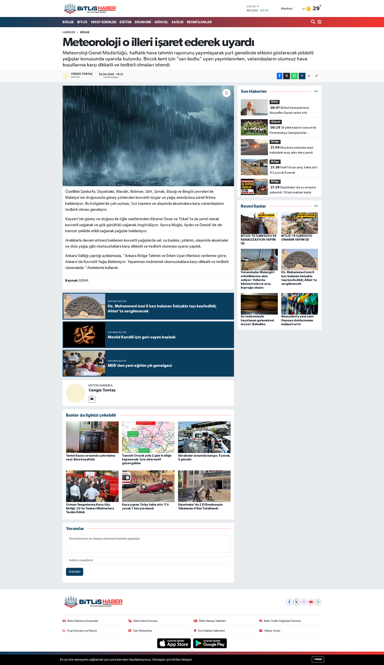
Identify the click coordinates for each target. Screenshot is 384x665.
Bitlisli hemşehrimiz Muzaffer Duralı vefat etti (289, 110)
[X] (296, 602)
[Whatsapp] (318, 602)
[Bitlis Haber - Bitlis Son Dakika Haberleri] (90, 8)
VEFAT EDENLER (103, 22)
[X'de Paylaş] (286, 76)
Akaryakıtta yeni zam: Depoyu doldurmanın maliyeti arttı (297, 320)
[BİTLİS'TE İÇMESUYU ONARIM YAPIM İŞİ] (299, 223)
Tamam (318, 659)
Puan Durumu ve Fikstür (82, 630)
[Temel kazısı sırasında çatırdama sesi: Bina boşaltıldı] (92, 437)
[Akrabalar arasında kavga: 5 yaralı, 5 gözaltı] (204, 437)
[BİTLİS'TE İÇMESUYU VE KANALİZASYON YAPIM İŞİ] (259, 223)
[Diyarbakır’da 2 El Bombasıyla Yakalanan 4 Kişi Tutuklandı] (204, 486)
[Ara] (313, 22)
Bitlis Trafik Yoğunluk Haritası (282, 620)
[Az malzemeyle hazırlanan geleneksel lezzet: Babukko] (259, 303)
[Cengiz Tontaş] (75, 393)
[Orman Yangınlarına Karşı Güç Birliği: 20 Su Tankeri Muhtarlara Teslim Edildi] (92, 486)
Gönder (75, 571)
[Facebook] (289, 602)
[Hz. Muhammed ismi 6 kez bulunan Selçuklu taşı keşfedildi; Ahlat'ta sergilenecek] (299, 259)
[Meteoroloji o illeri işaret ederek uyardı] (148, 136)
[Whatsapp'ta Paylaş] (294, 76)
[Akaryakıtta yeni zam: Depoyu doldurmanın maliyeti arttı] (299, 303)
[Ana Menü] (319, 22)
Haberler (69, 32)
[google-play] (210, 643)
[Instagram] (303, 602)
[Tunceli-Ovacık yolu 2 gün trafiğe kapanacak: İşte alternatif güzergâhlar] (148, 437)
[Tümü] (316, 91)
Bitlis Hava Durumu (146, 620)
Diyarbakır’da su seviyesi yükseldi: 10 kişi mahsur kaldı (293, 190)
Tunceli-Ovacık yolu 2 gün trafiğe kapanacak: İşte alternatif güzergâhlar (147, 459)
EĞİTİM (125, 22)
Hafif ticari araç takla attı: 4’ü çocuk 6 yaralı (294, 170)
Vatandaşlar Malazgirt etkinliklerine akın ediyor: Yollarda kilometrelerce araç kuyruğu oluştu (258, 280)
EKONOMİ (143, 22)
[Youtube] (311, 602)
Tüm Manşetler (142, 630)
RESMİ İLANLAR (199, 22)
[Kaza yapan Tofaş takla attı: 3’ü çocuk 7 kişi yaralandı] (148, 486)
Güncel (275, 122)
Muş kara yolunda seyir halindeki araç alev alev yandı (292, 150)
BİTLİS (82, 22)
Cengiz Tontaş (102, 390)
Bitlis (274, 102)
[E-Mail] (92, 399)
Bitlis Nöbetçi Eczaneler (83, 620)
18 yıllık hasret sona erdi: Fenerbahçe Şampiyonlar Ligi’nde (293, 130)
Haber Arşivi (272, 630)
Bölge (84, 32)
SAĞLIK (178, 22)
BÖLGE (68, 22)
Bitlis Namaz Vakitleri (212, 620)
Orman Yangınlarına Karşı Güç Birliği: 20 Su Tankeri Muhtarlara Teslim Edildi (90, 508)
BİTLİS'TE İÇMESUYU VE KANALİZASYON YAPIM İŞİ (258, 239)
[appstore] (174, 643)
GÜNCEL (161, 22)
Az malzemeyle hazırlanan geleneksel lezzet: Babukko (257, 320)
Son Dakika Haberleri (211, 630)
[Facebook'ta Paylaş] (279, 76)
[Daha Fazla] (302, 76)
